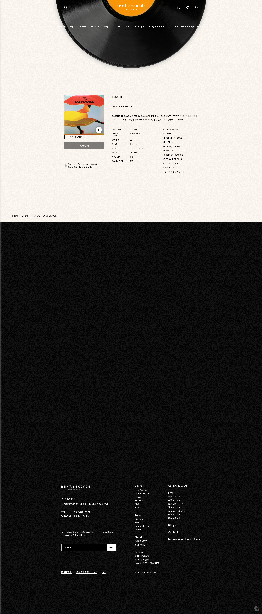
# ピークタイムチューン (174, 172)
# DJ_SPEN (168, 142)
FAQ (170, 493)
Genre (25, 215)
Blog (171, 525)
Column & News (177, 486)
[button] (66, 7)
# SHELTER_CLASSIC (173, 155)
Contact (173, 532)
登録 (111, 547)
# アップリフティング (173, 163)
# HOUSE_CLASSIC (172, 146)
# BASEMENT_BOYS (172, 138)
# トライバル (169, 167)
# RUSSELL (168, 150)
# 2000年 (167, 133)
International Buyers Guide (184, 539)
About (138, 537)
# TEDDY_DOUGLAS (172, 159)
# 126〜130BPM (170, 129)
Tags (138, 515)
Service (139, 552)
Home (15, 215)
